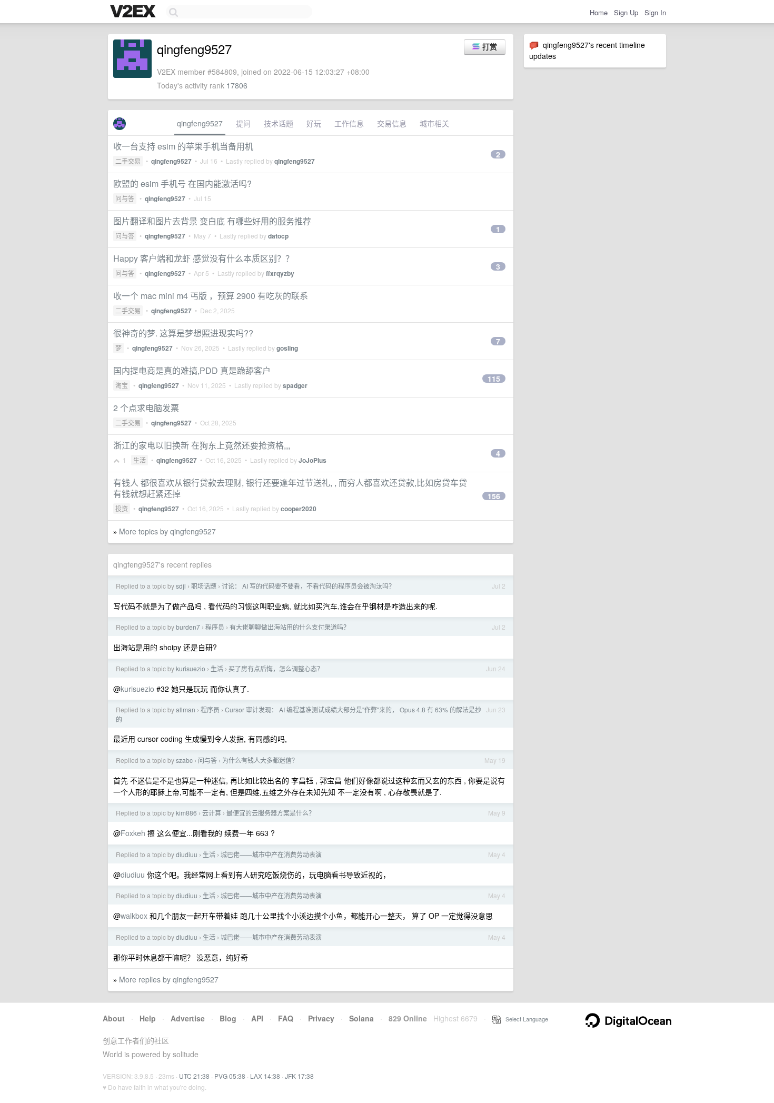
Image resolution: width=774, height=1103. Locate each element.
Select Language (524, 1019)
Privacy (321, 1018)
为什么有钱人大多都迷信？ (260, 760)
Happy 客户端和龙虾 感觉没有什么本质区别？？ (203, 258)
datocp (278, 236)
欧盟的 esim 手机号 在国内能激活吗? (182, 183)
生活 (139, 459)
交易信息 (391, 123)
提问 (243, 123)
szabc (184, 760)
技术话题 (278, 123)
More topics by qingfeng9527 (167, 531)
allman (185, 709)
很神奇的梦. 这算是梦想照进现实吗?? (183, 333)
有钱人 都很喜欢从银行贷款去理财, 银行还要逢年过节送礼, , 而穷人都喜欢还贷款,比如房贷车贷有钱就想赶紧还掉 (290, 488)
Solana (361, 1018)
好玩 (313, 123)
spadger (295, 385)
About (114, 1018)
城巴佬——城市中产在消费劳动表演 (271, 854)
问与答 (124, 198)
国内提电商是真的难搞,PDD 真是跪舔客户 (192, 370)
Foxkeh (133, 833)
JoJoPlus (312, 460)
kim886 (186, 812)
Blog (228, 1018)
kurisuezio (190, 668)
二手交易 (128, 160)
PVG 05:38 (229, 1075)
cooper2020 (298, 508)
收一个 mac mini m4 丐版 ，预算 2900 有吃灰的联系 (210, 296)
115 (494, 378)
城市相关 (434, 123)
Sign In (655, 12)
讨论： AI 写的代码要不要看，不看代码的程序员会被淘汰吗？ (308, 585)
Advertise (188, 1018)
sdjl (181, 585)
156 (494, 496)
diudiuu (186, 854)
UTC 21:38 (194, 1075)
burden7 (188, 626)
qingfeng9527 (200, 123)
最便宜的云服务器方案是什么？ (270, 812)
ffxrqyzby (280, 273)
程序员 (214, 626)
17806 (236, 85)
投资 (121, 508)
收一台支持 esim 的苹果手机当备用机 (183, 146)
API (257, 1018)
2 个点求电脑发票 (146, 408)
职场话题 (203, 585)
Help (148, 1018)
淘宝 (121, 385)
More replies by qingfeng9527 (169, 979)
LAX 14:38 (265, 1075)
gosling (287, 348)
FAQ (285, 1018)
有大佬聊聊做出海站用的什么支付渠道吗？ (290, 626)
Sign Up (626, 12)
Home (599, 12)
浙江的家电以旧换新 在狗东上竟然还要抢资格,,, (201, 445)
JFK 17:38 (299, 1075)
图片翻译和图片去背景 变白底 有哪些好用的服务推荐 (212, 221)
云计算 (211, 812)
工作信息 (349, 123)
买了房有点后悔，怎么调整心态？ (276, 668)
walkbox (134, 915)
